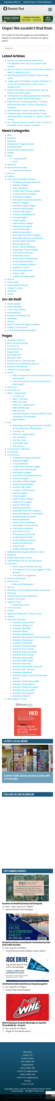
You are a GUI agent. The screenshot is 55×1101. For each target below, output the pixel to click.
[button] (50, 9)
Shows (10, 587)
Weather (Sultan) (21, 696)
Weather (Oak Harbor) (24, 684)
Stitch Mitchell (14, 306)
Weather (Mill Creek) (23, 660)
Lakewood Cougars (22, 226)
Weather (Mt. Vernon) (23, 669)
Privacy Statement (16, 578)
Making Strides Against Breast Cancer (26, 551)
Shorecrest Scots (21, 255)
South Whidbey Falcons (24, 264)
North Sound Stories (17, 167)
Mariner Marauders (22, 232)
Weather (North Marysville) (26, 681)
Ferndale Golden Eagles (24, 205)
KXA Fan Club (19, 440)
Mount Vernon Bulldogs (24, 246)
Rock (15, 161)
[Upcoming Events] (27, 888)
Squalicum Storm (21, 267)
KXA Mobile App (20, 443)
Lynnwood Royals (21, 229)
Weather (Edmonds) (23, 640)
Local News (12, 451)
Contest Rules (27, 1058)
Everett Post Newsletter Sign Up (23, 363)
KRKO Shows (19, 410)
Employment (27, 1064)
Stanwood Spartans (23, 270)
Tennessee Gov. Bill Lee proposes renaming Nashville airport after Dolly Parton (28, 97)
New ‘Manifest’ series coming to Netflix (26, 110)
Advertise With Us (12, 2)
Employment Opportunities (20, 143)
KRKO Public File (27, 1074)
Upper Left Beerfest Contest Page (24, 613)
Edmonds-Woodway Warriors (27, 199)
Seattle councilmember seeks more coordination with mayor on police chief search (27, 63)
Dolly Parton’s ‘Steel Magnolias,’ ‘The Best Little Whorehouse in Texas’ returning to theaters (27, 104)
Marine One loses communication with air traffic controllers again (27, 91)
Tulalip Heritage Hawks (24, 276)
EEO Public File (14, 354)
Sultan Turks (19, 273)
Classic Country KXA (17, 327)
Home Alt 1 (12, 387)
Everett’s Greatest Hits (18, 315)
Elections (11, 141)
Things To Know (15, 288)
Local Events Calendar (18, 449)
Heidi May (12, 318)
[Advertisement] (27, 19)
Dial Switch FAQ (14, 349)
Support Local (14, 601)
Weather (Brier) (20, 631)
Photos (10, 173)
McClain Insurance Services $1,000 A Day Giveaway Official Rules (32, 415)
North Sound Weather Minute (27, 566)
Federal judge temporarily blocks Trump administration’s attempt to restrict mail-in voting (29, 116)
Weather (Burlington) (23, 634)
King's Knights (19, 220)
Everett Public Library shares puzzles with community (27, 777)
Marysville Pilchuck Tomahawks (28, 238)
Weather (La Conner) (23, 648)
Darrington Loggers (22, 196)
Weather (11, 291)
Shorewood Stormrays (24, 534)
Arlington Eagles (20, 185)
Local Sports (13, 454)
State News (13, 282)
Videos (10, 616)
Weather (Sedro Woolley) (25, 687)
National (11, 164)
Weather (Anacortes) (23, 622)
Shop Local (12, 581)
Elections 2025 (14, 357)
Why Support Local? (17, 698)
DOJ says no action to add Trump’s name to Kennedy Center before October (29, 124)
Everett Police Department (20, 149)
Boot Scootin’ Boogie (17, 343)
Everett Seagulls (21, 202)
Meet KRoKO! (19, 419)
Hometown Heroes (22, 170)
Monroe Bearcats (21, 243)
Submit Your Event (16, 598)
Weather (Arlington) (23, 625)
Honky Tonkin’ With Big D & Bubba (23, 324)
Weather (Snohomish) (24, 690)
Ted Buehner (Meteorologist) (21, 330)
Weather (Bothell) (22, 628)
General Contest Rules (18, 369)
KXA (9, 422)
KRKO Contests (20, 399)
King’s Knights (19, 496)
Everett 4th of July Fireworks (21, 360)
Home (10, 372)
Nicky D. (11, 321)
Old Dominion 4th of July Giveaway (24, 560)
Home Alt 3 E (13, 390)
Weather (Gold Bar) (22, 643)
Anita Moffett (14, 312)
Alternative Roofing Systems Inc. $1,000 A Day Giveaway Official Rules (32, 427)
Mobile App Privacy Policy (19, 557)
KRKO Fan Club (20, 401)
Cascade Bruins (20, 188)
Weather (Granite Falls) (24, 646)
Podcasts (12, 563)
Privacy (27, 1080)
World (10, 293)
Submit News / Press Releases (37, 2)
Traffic (10, 610)
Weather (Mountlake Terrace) (27, 666)
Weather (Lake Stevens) (25, 651)
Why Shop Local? (21, 604)
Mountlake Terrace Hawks (25, 249)
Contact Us (13, 346)
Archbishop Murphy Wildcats (27, 182)
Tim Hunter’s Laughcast (24, 575)
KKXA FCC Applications (24, 434)
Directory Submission (23, 584)
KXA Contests (19, 437)
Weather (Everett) (16, 619)
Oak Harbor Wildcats (23, 252)
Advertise (27, 1051)
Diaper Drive (13, 351)
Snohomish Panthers (23, 261)
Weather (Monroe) (22, 663)
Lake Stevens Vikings (23, 223)
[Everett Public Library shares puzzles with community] (27, 758)
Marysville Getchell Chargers (27, 235)
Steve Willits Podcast (17, 285)
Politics (10, 176)
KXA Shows (18, 446)
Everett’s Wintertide (17, 366)
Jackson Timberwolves (24, 214)
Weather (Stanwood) (23, 693)
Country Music (20, 158)
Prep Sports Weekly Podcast (21, 179)
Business (11, 138)
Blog (9, 135)
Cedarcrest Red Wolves (24, 193)
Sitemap (11, 593)
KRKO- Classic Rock (16, 393)
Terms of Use (14, 607)
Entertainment (14, 146)
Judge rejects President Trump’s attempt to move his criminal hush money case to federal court (29, 84)
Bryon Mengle (14, 303)
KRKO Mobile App (21, 407)
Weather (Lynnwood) (23, 654)
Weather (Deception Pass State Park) (31, 637)
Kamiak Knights (20, 217)
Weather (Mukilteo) (22, 672)
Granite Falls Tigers (22, 211)
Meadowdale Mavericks (24, 241)
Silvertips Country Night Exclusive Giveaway (28, 590)
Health (10, 152)
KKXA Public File (27, 1068)
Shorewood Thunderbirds (25, 258)
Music (10, 155)
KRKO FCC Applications (24, 404)
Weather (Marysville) (23, 657)
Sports (10, 279)
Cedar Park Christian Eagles (26, 191)
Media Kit (11, 554)
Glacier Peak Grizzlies (23, 208)
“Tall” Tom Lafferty (16, 309)
